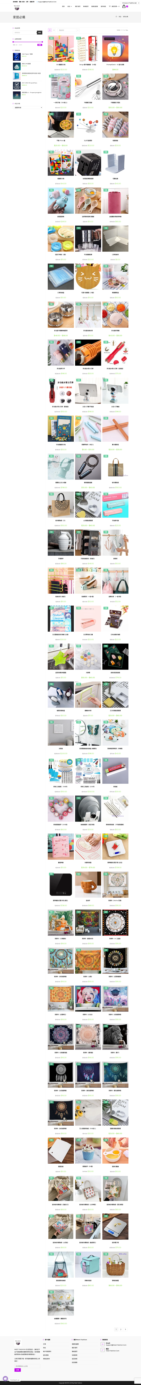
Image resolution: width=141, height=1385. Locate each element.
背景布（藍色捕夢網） (115, 1090)
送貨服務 (74, 1362)
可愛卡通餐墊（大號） (88, 292)
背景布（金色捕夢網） (61, 1128)
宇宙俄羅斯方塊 (61, 444)
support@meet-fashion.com (116, 1345)
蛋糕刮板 (60, 1166)
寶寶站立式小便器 (60, 482)
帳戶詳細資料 (47, 1351)
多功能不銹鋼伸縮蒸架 (61, 330)
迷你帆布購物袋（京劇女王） (61, 1204)
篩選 (40, 45)
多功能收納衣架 (88, 330)
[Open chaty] (5, 1380)
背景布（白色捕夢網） (61, 1090)
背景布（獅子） (115, 1052)
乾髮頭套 (115, 140)
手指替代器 (115, 520)
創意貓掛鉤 (60, 216)
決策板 (61, 748)
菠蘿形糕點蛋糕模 (115, 1128)
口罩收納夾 (115, 254)
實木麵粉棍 (115, 444)
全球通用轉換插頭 (88, 178)
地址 (44, 1348)
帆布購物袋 (115, 482)
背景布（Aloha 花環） (115, 900)
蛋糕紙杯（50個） (88, 1166)
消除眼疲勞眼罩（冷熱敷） (115, 748)
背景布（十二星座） (115, 938)
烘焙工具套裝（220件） (88, 786)
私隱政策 (74, 1355)
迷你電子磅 (115, 1242)
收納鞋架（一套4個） (88, 596)
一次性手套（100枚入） (61, 102)
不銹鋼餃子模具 (115, 102)
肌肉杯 (88, 900)
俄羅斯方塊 (60, 178)
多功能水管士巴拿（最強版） (61, 406)
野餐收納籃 (115, 1280)
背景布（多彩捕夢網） (61, 976)
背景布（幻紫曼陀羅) (61, 1052)
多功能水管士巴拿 (88, 368)
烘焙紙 (115, 786)
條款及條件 (46, 1359)
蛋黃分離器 (115, 1166)
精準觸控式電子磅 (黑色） (61, 900)
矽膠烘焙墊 (88, 862)
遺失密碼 (46, 1355)
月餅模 (88, 672)
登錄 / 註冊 (22, 1)
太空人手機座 (115, 406)
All (127, 30)
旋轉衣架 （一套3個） (115, 596)
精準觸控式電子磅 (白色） (115, 862)
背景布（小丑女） (88, 1014)
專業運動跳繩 (88, 482)
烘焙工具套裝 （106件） (60, 786)
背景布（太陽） (88, 976)
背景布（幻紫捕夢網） (115, 1014)
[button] (68, 38)
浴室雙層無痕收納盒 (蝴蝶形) (88, 748)
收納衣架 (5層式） (60, 596)
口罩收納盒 (60, 292)
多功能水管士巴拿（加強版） (115, 368)
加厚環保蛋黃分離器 (88, 216)
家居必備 (125, 16)
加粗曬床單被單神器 (115, 216)
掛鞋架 (115, 558)
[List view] (54, 30)
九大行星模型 (88, 140)
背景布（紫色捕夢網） (88, 1090)
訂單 (27, 1)
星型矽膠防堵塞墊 (60, 672)
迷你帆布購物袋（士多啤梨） (88, 1204)
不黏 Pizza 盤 (61, 140)
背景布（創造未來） (88, 938)
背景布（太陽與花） (61, 1014)
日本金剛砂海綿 (115, 634)
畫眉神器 (60, 862)
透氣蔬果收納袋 (61, 1280)
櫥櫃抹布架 (88, 710)
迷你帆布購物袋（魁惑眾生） (88, 1242)
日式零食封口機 (88, 634)
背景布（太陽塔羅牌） (115, 976)
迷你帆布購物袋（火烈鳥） (61, 1242)
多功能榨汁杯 (61, 368)
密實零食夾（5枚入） (88, 444)
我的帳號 (15, 1)
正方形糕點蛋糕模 (115, 710)
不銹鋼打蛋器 (88, 102)
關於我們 (74, 1348)
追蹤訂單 (32, 1)
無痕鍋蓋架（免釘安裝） (88, 824)
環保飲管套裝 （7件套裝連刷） (115, 824)
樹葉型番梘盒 (61, 710)
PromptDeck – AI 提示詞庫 (115, 64)
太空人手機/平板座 (88, 406)
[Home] (116, 16)
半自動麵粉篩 (88, 254)
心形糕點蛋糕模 (88, 520)
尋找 (39, 32)
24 (124, 30)
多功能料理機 (115, 330)
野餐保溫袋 (88, 1280)
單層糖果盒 (115, 292)
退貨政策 (74, 1359)
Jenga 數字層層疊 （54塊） (88, 64)
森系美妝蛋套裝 (115, 672)
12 (121, 30)
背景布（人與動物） (61, 938)
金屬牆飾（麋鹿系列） (61, 1318)
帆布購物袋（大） (60, 520)
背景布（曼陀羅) (88, 1052)
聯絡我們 (74, 1351)
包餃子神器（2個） (61, 254)
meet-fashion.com (112, 1351)
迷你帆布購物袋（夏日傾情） (115, 1204)
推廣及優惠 (75, 1344)
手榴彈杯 (60, 558)
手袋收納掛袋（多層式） (88, 558)
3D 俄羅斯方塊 (60, 64)
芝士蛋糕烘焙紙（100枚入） (88, 1128)
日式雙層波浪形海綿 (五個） (60, 634)
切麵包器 (115, 178)
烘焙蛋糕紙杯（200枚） (60, 824)
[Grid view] (49, 30)
